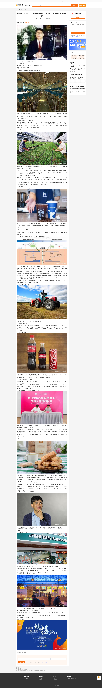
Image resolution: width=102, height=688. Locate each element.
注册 (85, 1)
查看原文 (26, 652)
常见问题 (26, 678)
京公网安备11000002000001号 (49, 685)
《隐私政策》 (46, 662)
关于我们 (54, 678)
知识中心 (20, 9)
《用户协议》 (42, 662)
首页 (16, 9)
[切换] (32, 1)
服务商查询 (55, 679)
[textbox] (58, 5)
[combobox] (55, 5)
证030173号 (40, 685)
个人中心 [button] (70, 1)
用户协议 (40, 678)
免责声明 (40, 679)
